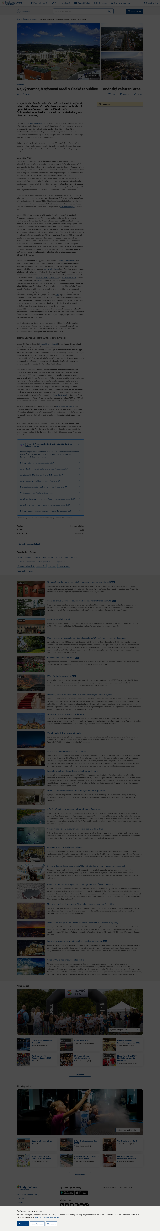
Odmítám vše (37, 1224)
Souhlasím (23, 1224)
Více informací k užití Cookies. (47, 1217)
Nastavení (51, 1224)
